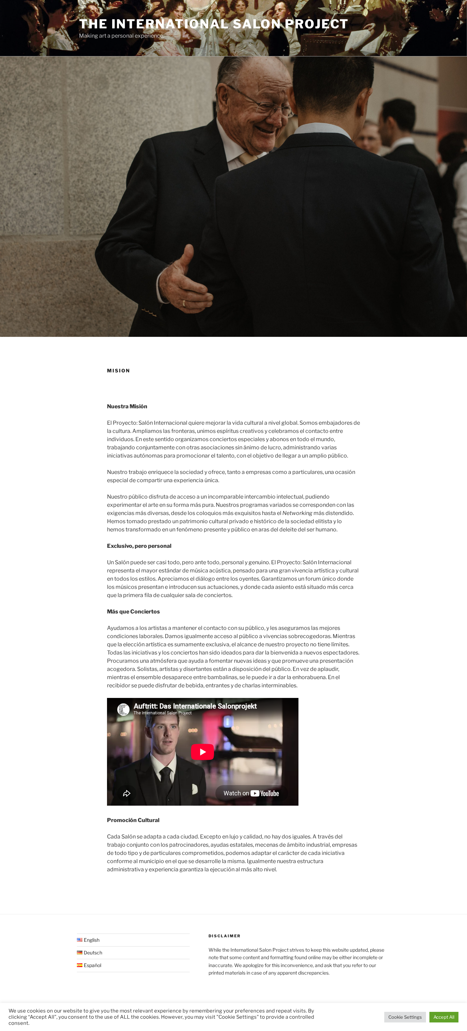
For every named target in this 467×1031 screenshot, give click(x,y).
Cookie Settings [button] (405, 1017)
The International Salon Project (214, 23)
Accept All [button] (443, 1017)
